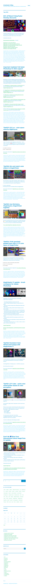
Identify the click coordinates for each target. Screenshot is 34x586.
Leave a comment (21, 122)
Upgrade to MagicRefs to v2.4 (8, 106)
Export (7, 57)
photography (5, 60)
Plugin (11, 60)
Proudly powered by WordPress (13, 583)
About (4, 580)
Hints (9, 159)
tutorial (10, 161)
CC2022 (13, 54)
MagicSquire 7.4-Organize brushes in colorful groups (14, 85)
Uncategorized (6, 574)
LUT (16, 58)
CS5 (3, 118)
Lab (14, 58)
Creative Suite (20, 117)
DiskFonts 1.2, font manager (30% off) (9, 48)
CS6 (7, 118)
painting (19, 59)
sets (8, 61)
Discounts (10, 50)
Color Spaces (22, 116)
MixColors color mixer (8, 540)
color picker (6, 116)
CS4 (24, 117)
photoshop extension (9, 198)
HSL (7, 58)
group (22, 57)
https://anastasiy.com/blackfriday (8, 40)
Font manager (16, 57)
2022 (21, 51)
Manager (11, 59)
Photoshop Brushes (15, 51)
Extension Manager (7, 561)
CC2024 (11, 115)
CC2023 (9, 373)
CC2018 (7, 54)
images (12, 58)
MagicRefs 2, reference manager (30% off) (10, 47)
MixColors (7, 51)
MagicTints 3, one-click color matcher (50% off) (11, 43)
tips (3, 161)
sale (3, 61)
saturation (6, 61)
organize (17, 59)
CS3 (22, 117)
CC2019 (9, 54)
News (10, 51)
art (20, 489)
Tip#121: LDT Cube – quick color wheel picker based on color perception (14, 385)
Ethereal (5, 560)
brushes (17, 53)
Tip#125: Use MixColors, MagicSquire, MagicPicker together (12, 205)
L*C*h (16, 159)
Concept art (12, 117)
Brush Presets (9, 53)
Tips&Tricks (13, 155)
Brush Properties (14, 53)
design (9, 118)
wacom (17, 122)
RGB (23, 60)
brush (23, 52)
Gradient (20, 57)
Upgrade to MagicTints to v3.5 (8, 101)
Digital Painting (12, 118)
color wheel (6, 117)
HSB (6, 58)
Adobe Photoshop (7, 52)
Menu (29, 5)
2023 (20, 192)
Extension (9, 57)
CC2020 (11, 54)
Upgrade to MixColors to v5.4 (8, 97)
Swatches (10, 61)
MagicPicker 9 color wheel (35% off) (9, 42)
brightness (21, 52)
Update (12, 122)
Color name (21, 229)
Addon (23, 51)
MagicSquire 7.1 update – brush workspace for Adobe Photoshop (14, 284)
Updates (14, 471)
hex (5, 58)
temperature (13, 61)
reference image (20, 60)
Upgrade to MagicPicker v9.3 (8, 92)
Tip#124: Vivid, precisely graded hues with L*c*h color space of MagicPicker (13, 243)
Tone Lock (17, 61)
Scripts (5, 572)
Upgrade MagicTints (6, 465)
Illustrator (10, 58)
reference (16, 60)
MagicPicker (16, 50)
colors (9, 117)
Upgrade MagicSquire (7, 325)
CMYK (18, 54)
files (11, 57)
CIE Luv (16, 54)
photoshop (8, 60)
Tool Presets (20, 61)
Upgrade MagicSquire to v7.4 (8, 87)
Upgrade (15, 122)
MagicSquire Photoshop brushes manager (11, 537)
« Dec (4, 525)
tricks (8, 161)
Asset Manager (14, 52)
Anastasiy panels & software (9, 533)
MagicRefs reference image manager (10, 536)
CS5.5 (5, 118)
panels (12, 51)
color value (22, 230)
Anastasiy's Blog (8, 5)
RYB (24, 60)
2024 (22, 192)
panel (21, 59)
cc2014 (21, 53)
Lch (15, 58)
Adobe (4, 52)
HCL (3, 58)
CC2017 (4, 54)
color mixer (22, 115)
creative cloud (16, 117)
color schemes (11, 116)
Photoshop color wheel (17, 430)
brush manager (5, 53)
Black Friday (17, 52)
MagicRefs (20, 50)
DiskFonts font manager (8, 534)
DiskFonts (13, 50)
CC (19, 53)
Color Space (18, 116)
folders (13, 57)
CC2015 (23, 53)
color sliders (14, 116)
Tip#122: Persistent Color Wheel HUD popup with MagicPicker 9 (12, 344)
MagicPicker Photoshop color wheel (10, 535)
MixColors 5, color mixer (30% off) (9, 46)
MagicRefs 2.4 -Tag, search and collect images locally (14, 104)
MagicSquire (23, 50)
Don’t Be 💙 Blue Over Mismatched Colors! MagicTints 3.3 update (14, 438)
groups (24, 57)
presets (13, 60)
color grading (20, 54)
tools (22, 61)
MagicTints (4, 51)
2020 (19, 51)
